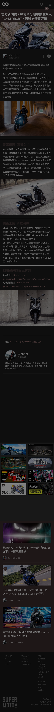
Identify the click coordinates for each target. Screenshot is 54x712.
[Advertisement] (27, 27)
